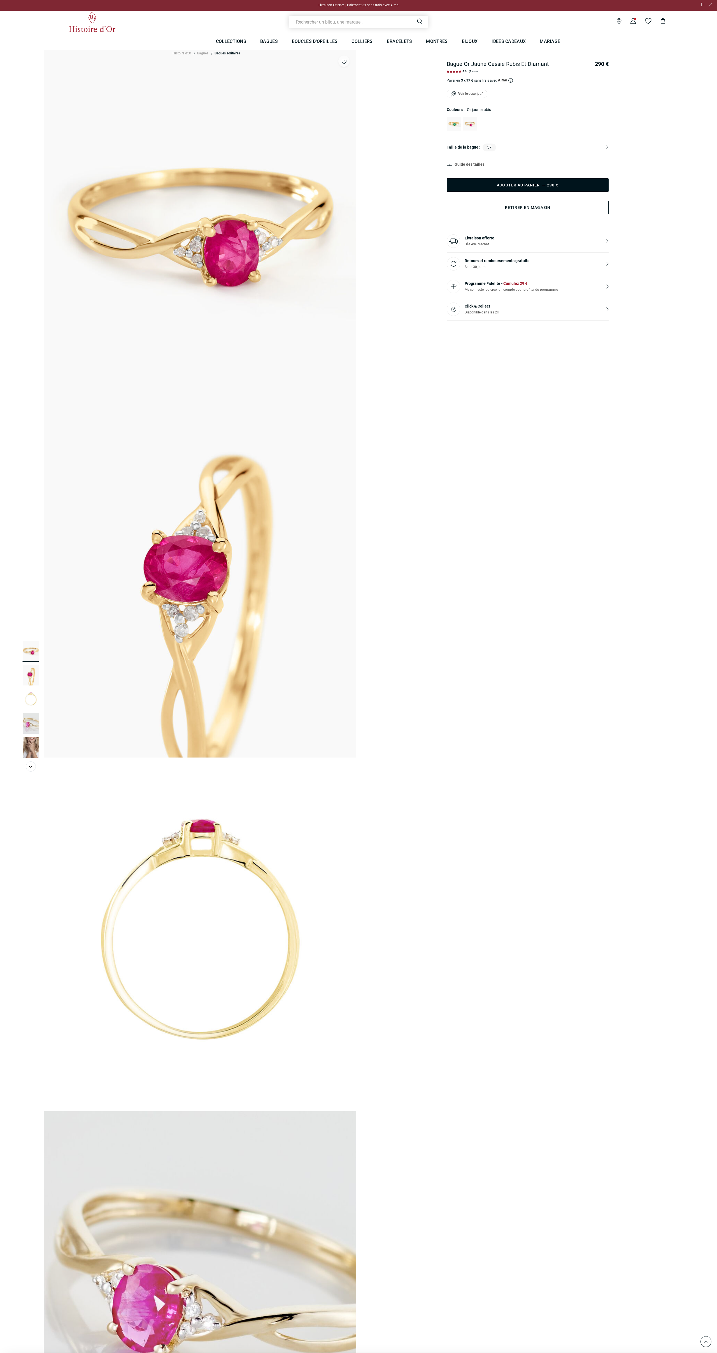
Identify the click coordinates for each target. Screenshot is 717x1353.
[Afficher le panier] (658, 22)
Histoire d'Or (182, 53)
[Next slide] (31, 766)
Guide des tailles (470, 164)
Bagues (202, 53)
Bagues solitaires (227, 53)
